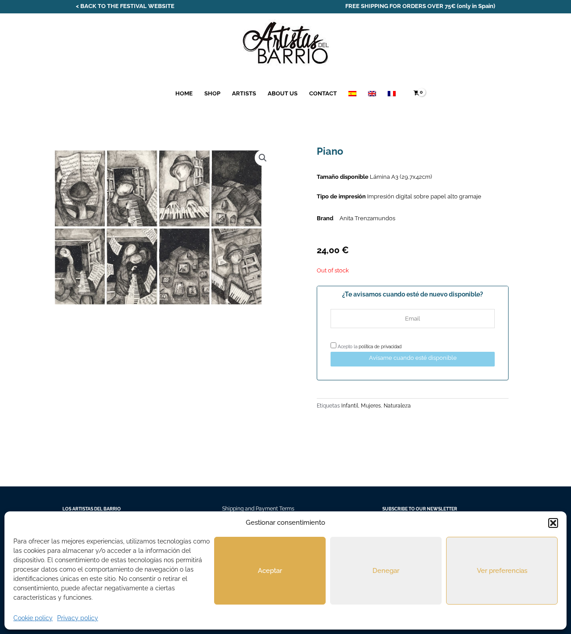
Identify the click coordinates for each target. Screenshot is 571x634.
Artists (244, 93)
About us (283, 93)
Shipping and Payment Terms (258, 509)
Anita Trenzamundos (367, 218)
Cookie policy (33, 618)
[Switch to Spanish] (352, 93)
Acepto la (368, 346)
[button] (553, 523)
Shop (212, 93)
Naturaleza (397, 406)
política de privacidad (380, 346)
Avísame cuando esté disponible (413, 357)
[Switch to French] (391, 93)
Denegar (385, 571)
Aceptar (270, 571)
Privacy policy (77, 618)
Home (184, 93)
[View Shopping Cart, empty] (416, 93)
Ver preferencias (502, 571)
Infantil (349, 406)
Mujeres (371, 406)
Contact (323, 93)
